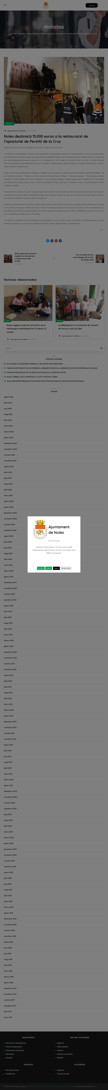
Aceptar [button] (48, 568)
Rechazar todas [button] (66, 568)
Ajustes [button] (56, 568)
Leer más (40, 568)
